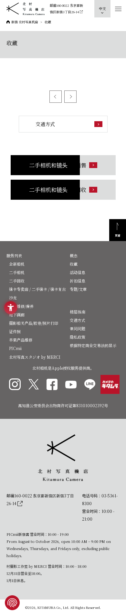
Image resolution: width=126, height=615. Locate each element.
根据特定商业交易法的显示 (93, 345)
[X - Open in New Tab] (33, 384)
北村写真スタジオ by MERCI (34, 357)
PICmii (15, 348)
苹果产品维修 (20, 340)
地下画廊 (17, 314)
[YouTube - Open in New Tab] (71, 384)
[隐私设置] (12, 602)
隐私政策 (77, 337)
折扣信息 (77, 280)
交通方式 (77, 320)
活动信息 (77, 272)
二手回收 (17, 280)
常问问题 (77, 328)
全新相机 (17, 264)
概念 (74, 255)
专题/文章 (78, 289)
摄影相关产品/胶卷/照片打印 (33, 323)
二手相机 (17, 272)
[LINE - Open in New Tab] (89, 384)
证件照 (15, 331)
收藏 (74, 264)
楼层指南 (77, 311)
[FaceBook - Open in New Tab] (52, 384)
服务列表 (14, 255)
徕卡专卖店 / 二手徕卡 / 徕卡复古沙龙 (37, 293)
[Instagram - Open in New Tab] (15, 384)
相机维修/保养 (21, 306)
